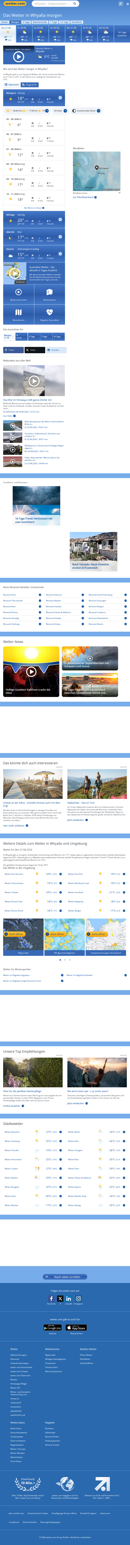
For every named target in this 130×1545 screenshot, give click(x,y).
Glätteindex (50, 1432)
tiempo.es (14, 1398)
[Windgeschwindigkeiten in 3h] (97, 171)
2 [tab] (65, 960)
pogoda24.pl (15, 1411)
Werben (13, 1379)
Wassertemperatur (53, 1371)
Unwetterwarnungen (19, 1363)
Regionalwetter (17, 1445)
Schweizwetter (16, 1436)
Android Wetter (86, 1363)
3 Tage (26, 22)
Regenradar (50, 1355)
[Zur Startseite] (16, 3)
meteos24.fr (15, 1402)
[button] (34, 98)
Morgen (15, 22)
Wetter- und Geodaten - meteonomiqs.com (20, 1393)
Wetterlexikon (16, 1457)
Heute (4, 22)
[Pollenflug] (120, 3)
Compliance (14, 1522)
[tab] (11, 84)
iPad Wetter (85, 1359)
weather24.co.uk (17, 1415)
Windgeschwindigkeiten (55, 1359)
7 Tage (53, 22)
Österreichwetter (18, 1440)
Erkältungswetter (52, 1440)
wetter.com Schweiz (19, 1371)
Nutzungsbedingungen (50, 1522)
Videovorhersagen (18, 1355)
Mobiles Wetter (88, 1349)
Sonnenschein (51, 1367)
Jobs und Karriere (16, 1513)
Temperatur (50, 1363)
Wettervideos (17, 1422)
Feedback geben (58, 60)
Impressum (105, 1513)
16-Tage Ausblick (122, 34)
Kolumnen (14, 1359)
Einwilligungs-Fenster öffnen (64, 1513)
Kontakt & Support (88, 1513)
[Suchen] (74, 3)
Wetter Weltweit (17, 1453)
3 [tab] (69, 960)
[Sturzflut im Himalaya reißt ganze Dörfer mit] (34, 380)
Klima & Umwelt (52, 1445)
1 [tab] (60, 960)
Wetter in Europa (17, 1449)
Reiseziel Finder (52, 1436)
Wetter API (15, 1387)
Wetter (14, 1349)
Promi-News (15, 1461)
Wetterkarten (52, 1349)
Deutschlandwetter (18, 1432)
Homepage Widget (18, 1383)
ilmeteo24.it (15, 1406)
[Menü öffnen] (126, 3)
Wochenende (40, 22)
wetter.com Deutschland (21, 1367)
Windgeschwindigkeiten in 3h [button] (86, 193)
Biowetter (49, 1428)
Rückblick (77, 22)
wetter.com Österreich (20, 1375)
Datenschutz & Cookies (38, 1513)
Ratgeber (50, 1422)
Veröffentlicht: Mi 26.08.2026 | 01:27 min (21, 412)
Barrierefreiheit (30, 1522)
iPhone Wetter (86, 1355)
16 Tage (64, 22)
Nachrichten (15, 1428)
